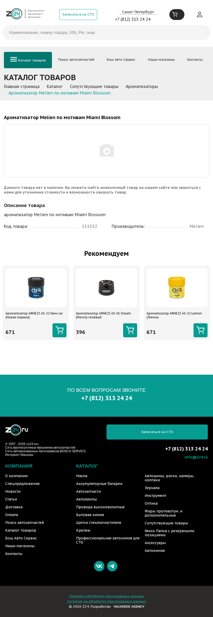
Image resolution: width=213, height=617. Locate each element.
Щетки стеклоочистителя (98, 522)
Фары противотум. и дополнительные (163, 513)
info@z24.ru (196, 457)
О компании (16, 476)
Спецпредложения (22, 483)
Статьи (11, 499)
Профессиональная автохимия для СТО (107, 540)
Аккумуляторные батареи (99, 483)
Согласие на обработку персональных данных (106, 601)
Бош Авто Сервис (121, 59)
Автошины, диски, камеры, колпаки (169, 478)
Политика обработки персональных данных (106, 596)
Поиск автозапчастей (76, 59)
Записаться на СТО (78, 14)
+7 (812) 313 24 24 (132, 19)
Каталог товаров (31, 60)
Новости (13, 491)
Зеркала (152, 487)
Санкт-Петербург (138, 11)
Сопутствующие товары (166, 523)
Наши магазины (161, 59)
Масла (81, 476)
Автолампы (86, 499)
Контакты (195, 59)
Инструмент (155, 495)
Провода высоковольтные (100, 507)
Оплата (11, 514)
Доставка (14, 507)
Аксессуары (155, 542)
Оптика (151, 503)
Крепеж (83, 530)
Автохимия (155, 550)
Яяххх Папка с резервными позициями (169, 533)
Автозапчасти (88, 491)
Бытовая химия (90, 514)
